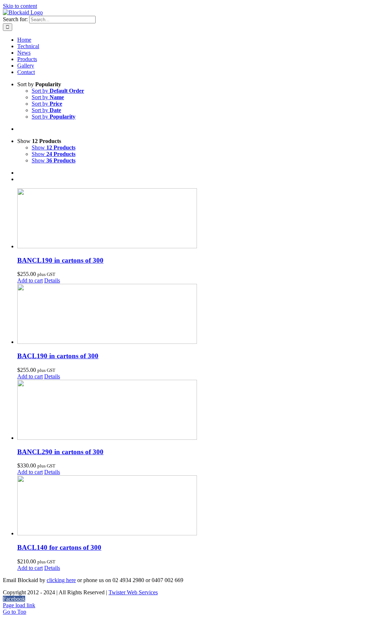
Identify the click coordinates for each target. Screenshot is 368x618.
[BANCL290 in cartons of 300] (191, 410)
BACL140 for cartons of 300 (59, 547)
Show (53, 147)
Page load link (19, 605)
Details (52, 280)
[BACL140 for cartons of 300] (191, 506)
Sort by (58, 91)
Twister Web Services (133, 592)
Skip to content (20, 6)
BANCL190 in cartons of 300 (60, 260)
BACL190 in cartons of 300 (57, 356)
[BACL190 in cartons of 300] (191, 314)
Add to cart (30, 280)
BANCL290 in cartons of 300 (60, 452)
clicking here (61, 580)
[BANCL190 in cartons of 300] (191, 219)
